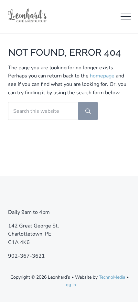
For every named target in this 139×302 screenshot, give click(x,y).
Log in (69, 285)
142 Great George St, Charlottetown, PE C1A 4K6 (33, 234)
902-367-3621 (26, 256)
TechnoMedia (112, 277)
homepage (102, 75)
